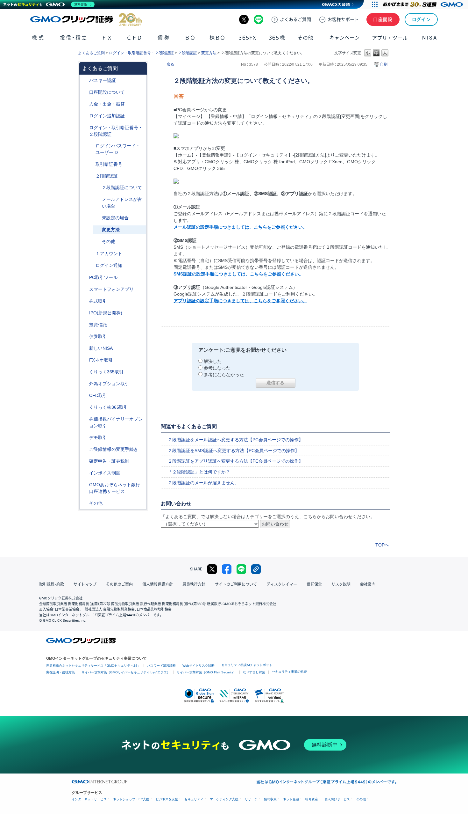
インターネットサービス (89, 799)
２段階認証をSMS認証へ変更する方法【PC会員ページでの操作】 (233, 450)
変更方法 (208, 53)
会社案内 (367, 584)
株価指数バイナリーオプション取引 (116, 422)
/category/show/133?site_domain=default (85, 419)
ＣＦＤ (134, 38)
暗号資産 (311, 799)
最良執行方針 (193, 584)
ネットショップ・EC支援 (131, 799)
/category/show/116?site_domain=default (85, 324)
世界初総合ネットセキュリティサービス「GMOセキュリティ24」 (93, 665)
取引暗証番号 (109, 164)
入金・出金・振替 (107, 103)
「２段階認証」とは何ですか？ (199, 471)
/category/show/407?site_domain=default (85, 407)
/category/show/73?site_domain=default (85, 313)
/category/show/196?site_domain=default (91, 146)
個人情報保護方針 (157, 584)
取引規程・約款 (51, 584)
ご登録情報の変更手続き (113, 449)
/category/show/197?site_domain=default (91, 164)
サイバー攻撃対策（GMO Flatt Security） (206, 672)
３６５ (277, 38)
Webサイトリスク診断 (198, 665)
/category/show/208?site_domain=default (85, 289)
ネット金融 (291, 799)
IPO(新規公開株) (105, 312)
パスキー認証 (102, 80)
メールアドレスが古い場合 (122, 203)
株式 (38, 38)
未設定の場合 (115, 217)
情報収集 (270, 799)
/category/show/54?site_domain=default (85, 127)
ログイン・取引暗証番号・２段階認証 (141, 53)
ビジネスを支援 (167, 799)
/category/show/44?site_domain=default (85, 503)
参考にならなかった (224, 374)
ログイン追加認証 (107, 115)
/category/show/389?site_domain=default (85, 336)
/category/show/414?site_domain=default (85, 80)
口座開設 (383, 19)
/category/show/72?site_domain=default (85, 301)
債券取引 (98, 336)
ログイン (421, 19)
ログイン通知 (109, 265)
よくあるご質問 (91, 53)
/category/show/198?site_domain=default (91, 176)
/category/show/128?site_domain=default (85, 484)
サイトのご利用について (236, 584)
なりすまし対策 (254, 672)
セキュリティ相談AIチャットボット (246, 665)
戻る (170, 64)
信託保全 (314, 584)
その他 (108, 241)
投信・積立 (74, 38)
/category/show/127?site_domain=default (85, 461)
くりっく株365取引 (108, 407)
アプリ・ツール (390, 37)
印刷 (383, 64)
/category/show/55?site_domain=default (85, 104)
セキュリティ (193, 799)
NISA (429, 38)
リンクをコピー (256, 569)
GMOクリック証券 (86, 19)
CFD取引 (98, 395)
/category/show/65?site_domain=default (85, 383)
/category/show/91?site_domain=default (85, 92)
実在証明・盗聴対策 (60, 672)
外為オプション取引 (109, 383)
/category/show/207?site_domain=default (85, 277)
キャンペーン (344, 38)
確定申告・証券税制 (109, 461)
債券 (164, 38)
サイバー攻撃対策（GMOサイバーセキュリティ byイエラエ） (126, 672)
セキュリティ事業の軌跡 (289, 671)
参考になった (217, 367)
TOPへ (382, 544)
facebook (226, 569)
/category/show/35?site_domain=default (85, 372)
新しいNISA (101, 348)
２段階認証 (187, 53)
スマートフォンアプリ (111, 289)
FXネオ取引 (101, 360)
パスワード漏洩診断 (161, 665)
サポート (343, 19)
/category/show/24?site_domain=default (85, 360)
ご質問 (295, 19)
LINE (258, 19)
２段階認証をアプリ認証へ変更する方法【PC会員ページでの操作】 (235, 461)
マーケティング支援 (224, 799)
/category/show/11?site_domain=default (85, 395)
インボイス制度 (104, 472)
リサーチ (251, 799)
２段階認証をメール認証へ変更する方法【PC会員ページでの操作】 (235, 439)
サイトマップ (85, 584)
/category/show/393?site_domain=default (85, 348)
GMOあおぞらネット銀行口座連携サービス (114, 488)
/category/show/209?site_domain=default (85, 437)
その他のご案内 (119, 584)
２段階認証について (122, 187)
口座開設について (107, 92)
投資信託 (98, 324)
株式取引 (98, 301)
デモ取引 (98, 437)
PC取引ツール (103, 277)
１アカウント (109, 253)
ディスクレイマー (281, 584)
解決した (213, 361)
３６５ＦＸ (247, 38)
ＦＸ (107, 38)
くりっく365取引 (106, 371)
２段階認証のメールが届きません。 (203, 482)
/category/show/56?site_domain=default (85, 449)
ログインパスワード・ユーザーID (118, 149)
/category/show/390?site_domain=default (85, 473)
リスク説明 (341, 584)
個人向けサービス (337, 799)
